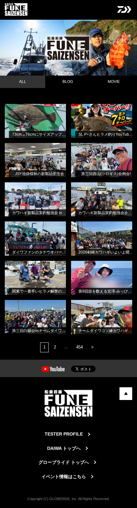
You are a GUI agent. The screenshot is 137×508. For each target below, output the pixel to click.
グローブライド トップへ (64, 462)
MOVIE (114, 81)
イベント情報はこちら (63, 476)
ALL (22, 81)
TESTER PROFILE (64, 434)
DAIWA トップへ (64, 448)
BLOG (67, 81)
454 (79, 347)
